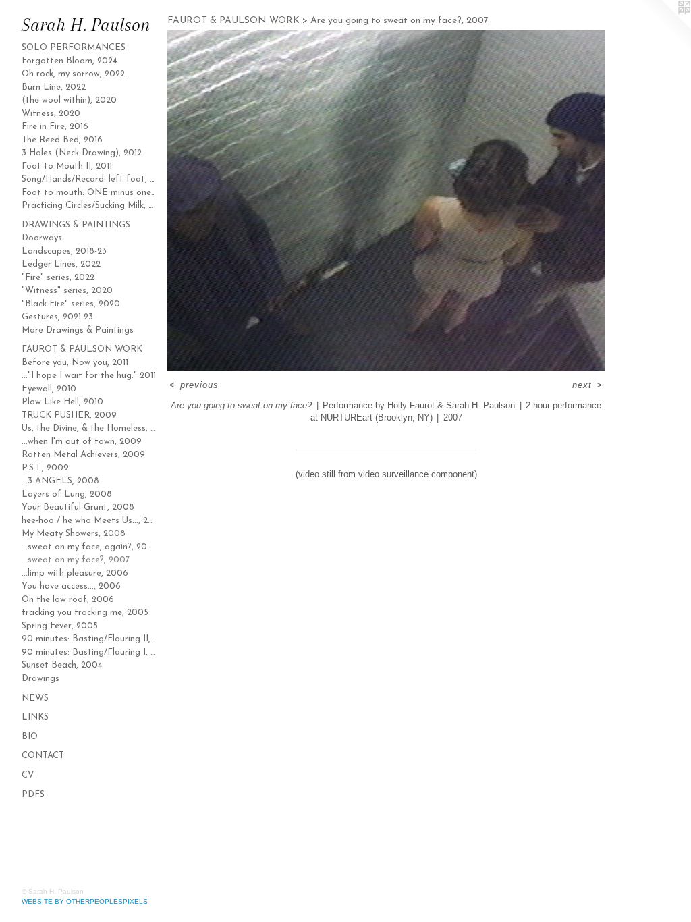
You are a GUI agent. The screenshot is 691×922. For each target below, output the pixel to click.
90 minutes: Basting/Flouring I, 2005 (89, 652)
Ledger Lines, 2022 (61, 264)
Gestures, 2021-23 (57, 317)
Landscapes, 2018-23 (64, 251)
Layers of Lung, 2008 (67, 494)
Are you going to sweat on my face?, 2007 (399, 21)
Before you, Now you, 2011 (75, 362)
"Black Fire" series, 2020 (71, 304)
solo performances (74, 47)
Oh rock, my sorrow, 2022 (73, 74)
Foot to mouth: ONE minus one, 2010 (89, 192)
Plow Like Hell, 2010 (62, 402)
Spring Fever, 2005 (60, 626)
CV (28, 775)
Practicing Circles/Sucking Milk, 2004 (89, 205)
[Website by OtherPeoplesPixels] (664, 27)
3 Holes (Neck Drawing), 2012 (82, 152)
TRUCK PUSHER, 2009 (69, 415)
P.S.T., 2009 (45, 468)
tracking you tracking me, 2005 (85, 612)
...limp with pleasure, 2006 (75, 573)
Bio (30, 736)
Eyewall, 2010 (49, 389)
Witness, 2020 (51, 113)
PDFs (33, 794)
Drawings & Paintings (76, 225)
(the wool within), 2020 (69, 100)
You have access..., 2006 (71, 586)
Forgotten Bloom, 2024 (69, 61)
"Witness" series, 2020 (67, 290)
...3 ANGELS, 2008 (60, 481)
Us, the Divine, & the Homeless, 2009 (89, 428)
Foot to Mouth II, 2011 (67, 166)
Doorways (42, 238)
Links (35, 717)
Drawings (40, 678)
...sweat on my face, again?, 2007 (89, 547)
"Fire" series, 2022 (58, 277)
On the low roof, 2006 (68, 599)
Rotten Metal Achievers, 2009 (83, 454)
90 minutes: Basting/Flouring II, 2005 (89, 638)
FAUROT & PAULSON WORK (82, 349)
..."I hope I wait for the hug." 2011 (89, 375)
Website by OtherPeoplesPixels (85, 901)
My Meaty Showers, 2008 (74, 533)
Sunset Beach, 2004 (62, 665)
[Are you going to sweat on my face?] (386, 200)
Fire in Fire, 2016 (55, 126)
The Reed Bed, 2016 (62, 140)
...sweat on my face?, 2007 (76, 559)
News (35, 698)
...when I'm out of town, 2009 (82, 441)
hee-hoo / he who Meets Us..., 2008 (89, 520)
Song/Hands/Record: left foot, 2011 (89, 179)
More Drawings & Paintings (78, 330)
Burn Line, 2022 (54, 87)
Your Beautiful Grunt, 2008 (78, 507)
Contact (43, 755)
